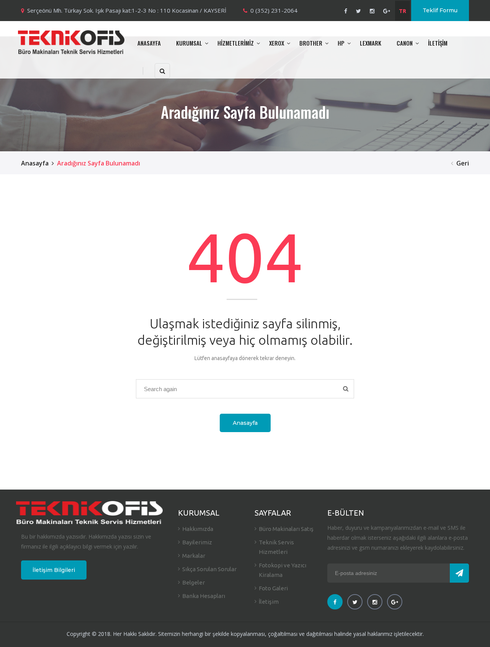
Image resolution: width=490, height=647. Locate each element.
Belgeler (193, 582)
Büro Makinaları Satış (286, 529)
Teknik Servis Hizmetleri (276, 547)
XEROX (276, 43)
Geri (462, 163)
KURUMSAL (189, 43)
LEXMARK (370, 43)
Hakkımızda (197, 529)
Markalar (193, 555)
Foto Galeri (273, 588)
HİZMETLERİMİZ (235, 43)
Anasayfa (35, 163)
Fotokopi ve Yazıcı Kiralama (282, 570)
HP (341, 43)
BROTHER (310, 43)
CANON (405, 43)
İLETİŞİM (438, 43)
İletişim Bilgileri (54, 570)
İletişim (269, 601)
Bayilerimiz (197, 542)
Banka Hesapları (203, 596)
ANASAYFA (149, 43)
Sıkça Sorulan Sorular (209, 569)
